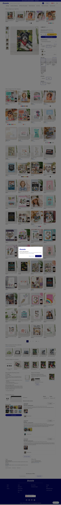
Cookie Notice (30, 252)
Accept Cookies (38, 256)
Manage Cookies (31, 256)
